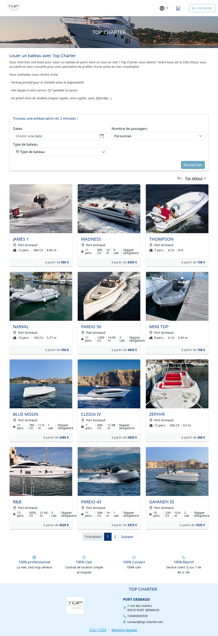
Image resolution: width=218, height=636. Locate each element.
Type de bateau (25, 144)
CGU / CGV (97, 630)
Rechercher (193, 165)
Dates (17, 128)
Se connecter (202, 8)
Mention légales (124, 630)
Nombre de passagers (129, 128)
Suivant (127, 536)
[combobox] (59, 152)
